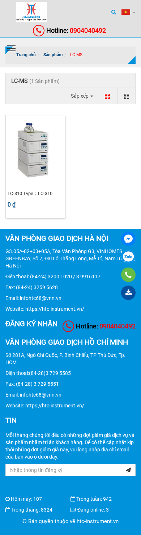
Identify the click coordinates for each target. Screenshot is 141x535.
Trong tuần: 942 (94, 499)
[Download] (128, 293)
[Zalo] (128, 256)
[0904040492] (128, 275)
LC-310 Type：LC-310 (30, 193)
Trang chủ (26, 54)
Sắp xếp (80, 96)
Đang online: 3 (93, 510)
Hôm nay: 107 (26, 499)
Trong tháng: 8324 (31, 510)
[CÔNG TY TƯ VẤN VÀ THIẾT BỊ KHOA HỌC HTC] (128, 238)
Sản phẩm (53, 54)
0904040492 (76, 30)
